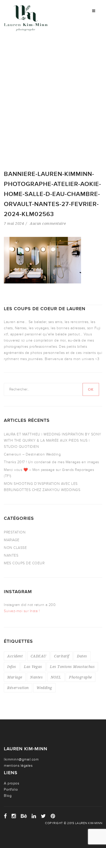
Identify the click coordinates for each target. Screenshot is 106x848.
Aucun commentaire (48, 223)
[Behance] (24, 816)
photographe (80, 677)
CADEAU (38, 656)
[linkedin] (34, 816)
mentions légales (18, 765)
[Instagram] (14, 816)
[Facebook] (5, 816)
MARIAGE (12, 540)
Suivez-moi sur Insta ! (22, 611)
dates (82, 656)
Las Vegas (33, 666)
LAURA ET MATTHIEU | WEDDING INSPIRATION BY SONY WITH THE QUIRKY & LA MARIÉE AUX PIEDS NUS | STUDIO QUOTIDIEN (52, 440)
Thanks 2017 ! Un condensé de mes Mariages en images (51, 462)
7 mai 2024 (14, 223)
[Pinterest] (53, 816)
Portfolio (11, 789)
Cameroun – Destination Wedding (32, 454)
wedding (44, 687)
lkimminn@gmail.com (21, 759)
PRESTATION (14, 532)
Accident (15, 656)
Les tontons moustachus (72, 666)
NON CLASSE (15, 548)
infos (11, 666)
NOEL (56, 677)
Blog (8, 795)
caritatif (61, 656)
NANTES (11, 555)
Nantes (36, 677)
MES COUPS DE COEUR (24, 563)
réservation (18, 687)
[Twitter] (43, 816)
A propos (11, 783)
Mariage (14, 677)
